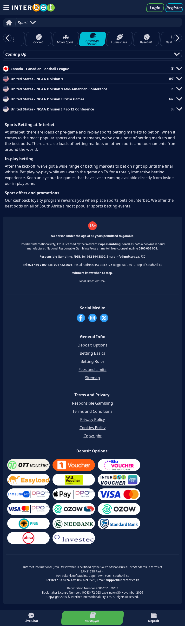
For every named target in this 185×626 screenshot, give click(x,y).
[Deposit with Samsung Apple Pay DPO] (28, 494)
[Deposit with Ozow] (119, 509)
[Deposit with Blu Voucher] (119, 465)
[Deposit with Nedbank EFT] (73, 523)
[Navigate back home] (33, 7)
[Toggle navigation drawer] (6, 7)
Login (155, 7)
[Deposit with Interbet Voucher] (119, 479)
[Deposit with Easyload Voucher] (28, 479)
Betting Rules (92, 361)
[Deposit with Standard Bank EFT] (119, 523)
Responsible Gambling (92, 403)
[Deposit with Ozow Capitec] (73, 509)
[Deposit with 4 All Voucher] (73, 479)
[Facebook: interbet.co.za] (81, 318)
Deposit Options (92, 345)
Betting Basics (92, 353)
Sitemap (92, 377)
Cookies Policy (92, 427)
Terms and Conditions (92, 411)
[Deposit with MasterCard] (119, 494)
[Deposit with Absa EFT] (28, 538)
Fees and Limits (92, 369)
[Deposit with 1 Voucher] (73, 465)
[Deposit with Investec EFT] (73, 538)
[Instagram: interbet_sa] (92, 318)
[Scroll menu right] (177, 38)
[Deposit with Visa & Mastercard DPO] (28, 509)
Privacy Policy (92, 419)
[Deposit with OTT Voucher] (28, 465)
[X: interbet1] (104, 318)
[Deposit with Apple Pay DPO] (73, 494)
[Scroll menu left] (7, 38)
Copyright (93, 435)
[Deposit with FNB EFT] (28, 523)
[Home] (9, 22)
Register (174, 7)
